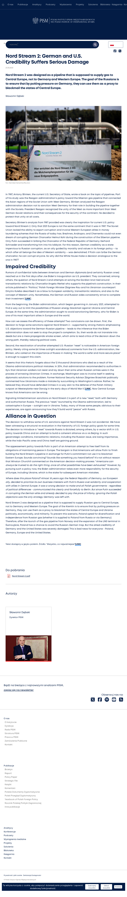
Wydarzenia (66, 5)
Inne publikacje (12, 807)
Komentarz (10, 788)
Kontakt (8, 745)
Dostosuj (118, 887)
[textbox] (115, 45)
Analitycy (36, 5)
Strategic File (11, 781)
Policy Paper (11, 777)
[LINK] (78, 544)
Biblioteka (105, 5)
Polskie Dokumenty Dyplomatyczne (22, 792)
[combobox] (115, 45)
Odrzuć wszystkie (106, 887)
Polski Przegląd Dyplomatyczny (20, 796)
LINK (27, 299)
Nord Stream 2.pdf (21, 576)
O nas (10, 5)
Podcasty (50, 5)
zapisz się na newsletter (19, 690)
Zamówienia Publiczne (16, 741)
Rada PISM (10, 730)
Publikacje (23, 5)
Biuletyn (9, 769)
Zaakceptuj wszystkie (92, 887)
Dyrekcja (9, 726)
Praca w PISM (11, 737)
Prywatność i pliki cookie (13, 875)
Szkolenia (93, 5)
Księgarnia (117, 5)
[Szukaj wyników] (95, 44)
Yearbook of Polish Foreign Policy (21, 799)
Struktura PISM (12, 733)
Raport (8, 773)
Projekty (80, 5)
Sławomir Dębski (15, 96)
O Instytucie (10, 722)
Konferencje (10, 832)
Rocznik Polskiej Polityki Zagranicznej (23, 803)
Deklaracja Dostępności (32, 875)
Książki (8, 785)
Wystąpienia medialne (15, 839)
